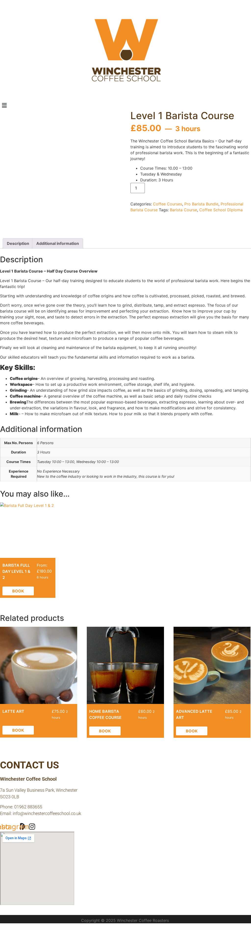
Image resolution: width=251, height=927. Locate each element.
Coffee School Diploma (221, 209)
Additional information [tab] (57, 243)
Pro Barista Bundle (201, 203)
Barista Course (183, 209)
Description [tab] (18, 243)
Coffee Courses (167, 203)
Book (18, 591)
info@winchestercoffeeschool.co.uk (47, 813)
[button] (125, 105)
